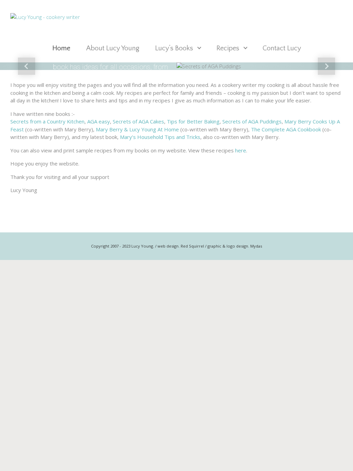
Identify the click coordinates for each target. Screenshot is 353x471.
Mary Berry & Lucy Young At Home (137, 129)
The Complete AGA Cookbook (286, 129)
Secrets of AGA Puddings (252, 121)
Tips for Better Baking (193, 121)
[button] (26, 66)
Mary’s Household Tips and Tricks (160, 136)
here (240, 150)
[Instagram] (335, 17)
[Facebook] (319, 17)
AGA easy (98, 121)
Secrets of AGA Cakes (138, 121)
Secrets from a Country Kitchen (47, 121)
